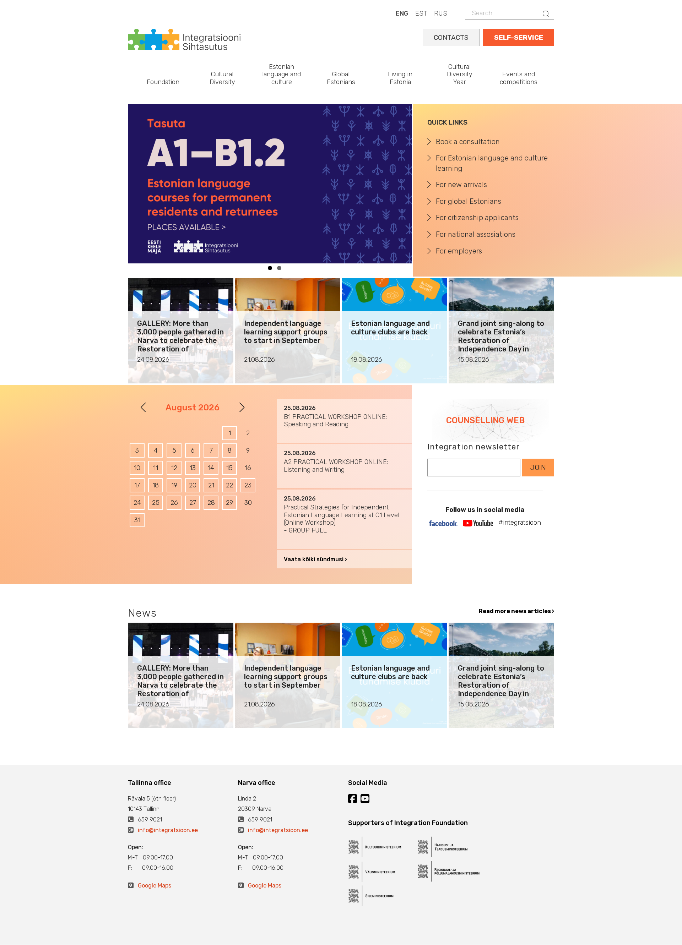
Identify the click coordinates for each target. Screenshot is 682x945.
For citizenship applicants (477, 217)
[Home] (184, 38)
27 (192, 503)
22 (229, 485)
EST (421, 13)
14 (211, 468)
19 (174, 485)
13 (193, 468)
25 (155, 503)
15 (229, 468)
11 (155, 468)
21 (211, 485)
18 (155, 485)
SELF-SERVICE (518, 37)
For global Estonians (468, 201)
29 (229, 503)
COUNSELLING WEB (485, 420)
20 (192, 485)
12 (174, 468)
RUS (440, 13)
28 (211, 503)
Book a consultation (468, 141)
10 (137, 468)
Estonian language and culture (281, 74)
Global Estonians (341, 78)
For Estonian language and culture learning (492, 163)
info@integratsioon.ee (168, 830)
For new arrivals (461, 184)
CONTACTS (451, 37)
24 (137, 503)
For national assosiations (475, 234)
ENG (402, 13)
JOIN (538, 467)
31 (137, 520)
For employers (459, 251)
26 (174, 503)
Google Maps (154, 885)
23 (247, 485)
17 (137, 485)
